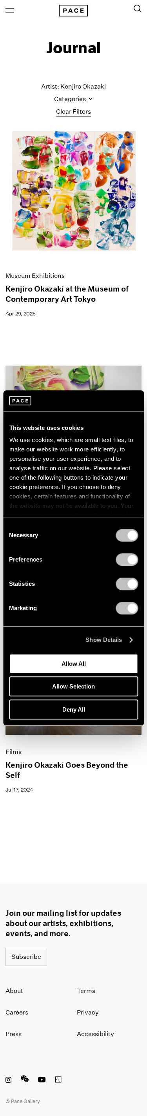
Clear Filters (73, 111)
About (14, 991)
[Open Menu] (9, 10)
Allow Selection (73, 686)
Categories (70, 99)
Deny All (73, 709)
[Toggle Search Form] (138, 9)
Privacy (88, 1012)
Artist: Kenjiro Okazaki (73, 86)
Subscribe (26, 956)
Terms (86, 991)
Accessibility (95, 1034)
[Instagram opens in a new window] (8, 1080)
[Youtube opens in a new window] (42, 1080)
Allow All (74, 663)
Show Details (103, 639)
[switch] (127, 559)
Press (13, 1034)
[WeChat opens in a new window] (25, 1080)
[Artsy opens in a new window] (58, 1080)
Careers (16, 1012)
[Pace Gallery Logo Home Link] (73, 10)
